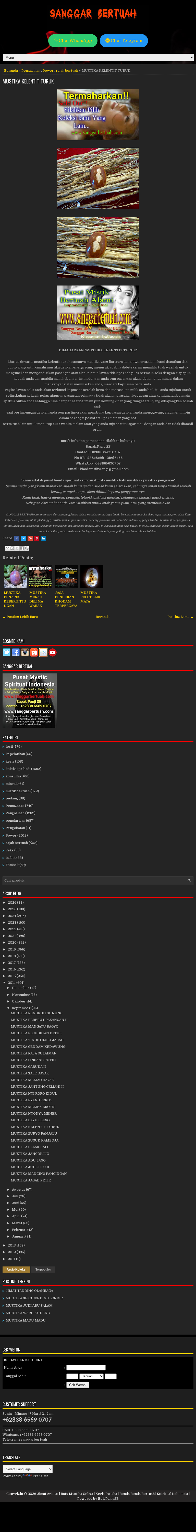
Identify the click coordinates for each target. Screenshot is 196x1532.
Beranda (11, 70)
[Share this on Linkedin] (43, 538)
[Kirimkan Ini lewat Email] (7, 548)
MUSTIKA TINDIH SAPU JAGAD (37, 1040)
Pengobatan (15, 828)
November (21, 995)
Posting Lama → (180, 617)
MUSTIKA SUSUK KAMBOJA (34, 1140)
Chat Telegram (126, 40)
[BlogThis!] (12, 548)
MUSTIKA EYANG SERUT (31, 1100)
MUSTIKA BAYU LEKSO (30, 1120)
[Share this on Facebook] (16, 538)
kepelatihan (15, 754)
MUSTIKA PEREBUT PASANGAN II (39, 1020)
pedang (12, 798)
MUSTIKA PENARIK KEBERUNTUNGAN (15, 599)
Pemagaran (15, 806)
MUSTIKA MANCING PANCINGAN (39, 1174)
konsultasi (14, 776)
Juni (16, 1203)
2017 (12, 963)
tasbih (11, 858)
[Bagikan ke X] (17, 548)
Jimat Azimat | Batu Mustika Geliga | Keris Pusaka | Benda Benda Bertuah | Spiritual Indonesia (112, 1494)
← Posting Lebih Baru (20, 617)
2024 (12, 916)
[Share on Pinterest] (36, 538)
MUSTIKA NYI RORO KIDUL (34, 1093)
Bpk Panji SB (108, 1499)
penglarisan (15, 820)
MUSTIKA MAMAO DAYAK (32, 1080)
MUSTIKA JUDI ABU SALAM (29, 1305)
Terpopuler (43, 1269)
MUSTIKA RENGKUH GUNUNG (37, 1013)
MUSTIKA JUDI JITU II (30, 1167)
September (21, 1008)
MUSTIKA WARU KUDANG (28, 1313)
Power (48, 70)
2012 (12, 1252)
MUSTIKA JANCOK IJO (30, 1154)
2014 (12, 983)
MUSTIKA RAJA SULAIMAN (34, 1053)
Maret (17, 1223)
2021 (12, 936)
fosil (9, 746)
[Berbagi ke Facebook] (21, 548)
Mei (15, 1209)
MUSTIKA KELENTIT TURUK (28, 81)
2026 (12, 902)
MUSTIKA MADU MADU (26, 1320)
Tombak (12, 865)
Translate (40, 1476)
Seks (10, 850)
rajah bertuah (67, 70)
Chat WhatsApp (75, 40)
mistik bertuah (18, 791)
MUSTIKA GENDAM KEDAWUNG (38, 1047)
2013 (12, 1245)
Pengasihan (30, 70)
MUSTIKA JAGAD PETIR (31, 1180)
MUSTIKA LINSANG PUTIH (33, 1060)
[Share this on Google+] (30, 538)
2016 (12, 969)
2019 (12, 949)
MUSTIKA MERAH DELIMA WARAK (37, 599)
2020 (12, 942)
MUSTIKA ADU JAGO (28, 1160)
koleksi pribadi (18, 769)
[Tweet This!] (23, 538)
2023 (12, 922)
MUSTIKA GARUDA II (28, 1067)
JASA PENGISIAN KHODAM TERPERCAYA (66, 599)
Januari (18, 1236)
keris (10, 761)
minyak (12, 784)
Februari (19, 1230)
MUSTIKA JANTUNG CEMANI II (37, 1087)
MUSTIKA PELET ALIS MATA (90, 597)
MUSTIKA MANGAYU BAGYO (34, 1026)
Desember (21, 988)
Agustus (19, 1189)
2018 (12, 956)
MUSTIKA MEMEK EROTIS (33, 1107)
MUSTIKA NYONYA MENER (34, 1113)
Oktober (19, 1001)
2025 (12, 909)
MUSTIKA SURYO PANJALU (34, 1133)
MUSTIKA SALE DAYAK (30, 1073)
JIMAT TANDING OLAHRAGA (29, 1291)
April (16, 1216)
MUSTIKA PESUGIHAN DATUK (36, 1033)
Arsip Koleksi (16, 1269)
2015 (12, 976)
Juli (15, 1196)
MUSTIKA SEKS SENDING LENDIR (34, 1298)
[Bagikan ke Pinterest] (26, 548)
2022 (12, 929)
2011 (12, 1259)
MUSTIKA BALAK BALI (29, 1147)
